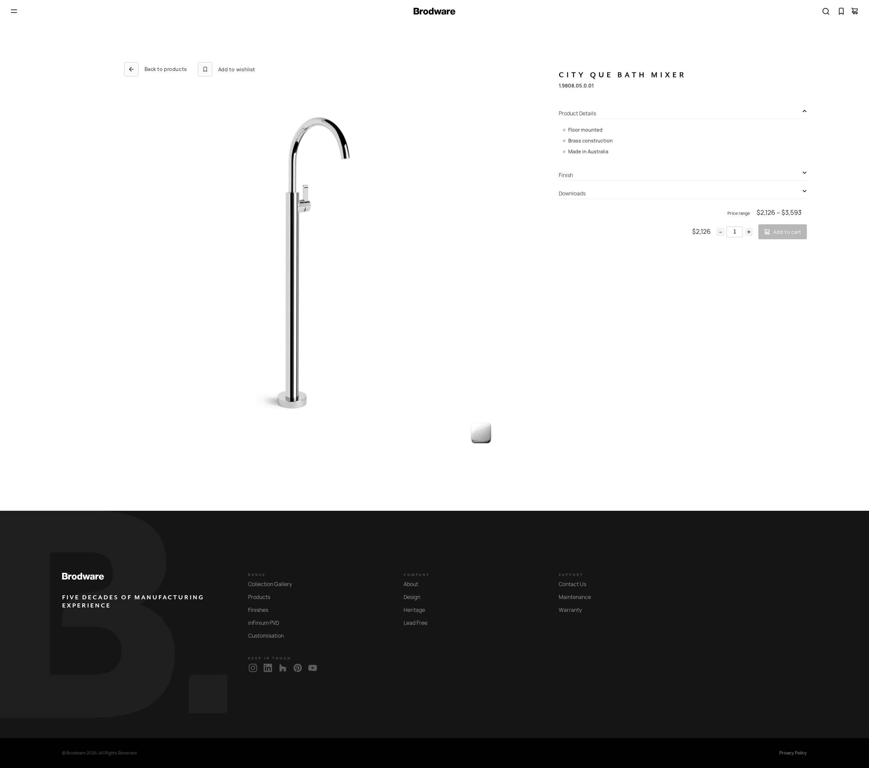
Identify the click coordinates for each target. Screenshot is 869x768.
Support (571, 575)
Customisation (266, 635)
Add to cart (787, 232)
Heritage (414, 610)
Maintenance (575, 597)
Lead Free (415, 622)
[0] (841, 11)
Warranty (570, 610)
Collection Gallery (270, 584)
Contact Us (572, 584)
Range (257, 575)
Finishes (258, 610)
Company (417, 575)
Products (259, 597)
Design (412, 597)
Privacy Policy (793, 753)
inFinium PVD (263, 622)
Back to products (166, 69)
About (411, 584)
